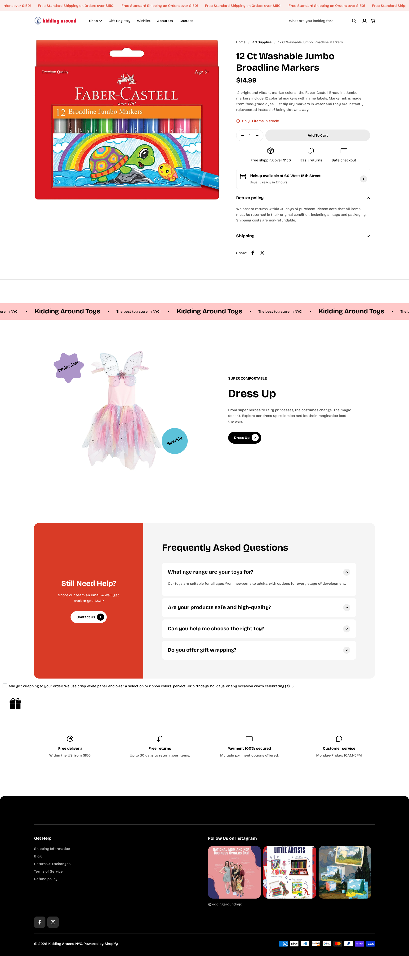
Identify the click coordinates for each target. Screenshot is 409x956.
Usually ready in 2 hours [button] (268, 182)
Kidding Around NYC (65, 944)
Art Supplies (261, 42)
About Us (165, 21)
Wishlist (144, 21)
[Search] (354, 20)
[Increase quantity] (258, 135)
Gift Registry (119, 21)
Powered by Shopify (101, 944)
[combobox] (322, 20)
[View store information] (363, 178)
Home (240, 42)
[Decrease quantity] (241, 135)
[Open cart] (373, 21)
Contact (186, 21)
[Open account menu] (364, 21)
